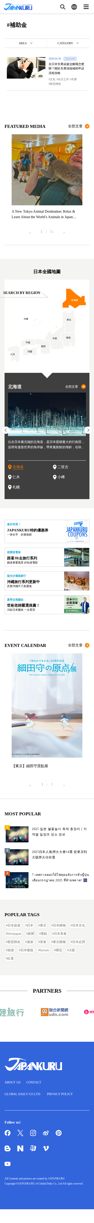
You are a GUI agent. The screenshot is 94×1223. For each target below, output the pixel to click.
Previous (30, 231)
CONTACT (33, 1082)
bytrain (44, 950)
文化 (52, 79)
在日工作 (63, 79)
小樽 (61, 477)
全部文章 (75, 126)
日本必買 (78, 942)
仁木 (16, 477)
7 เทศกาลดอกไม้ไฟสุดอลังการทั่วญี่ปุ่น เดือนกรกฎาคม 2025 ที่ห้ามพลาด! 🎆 (60, 877)
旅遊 (11, 950)
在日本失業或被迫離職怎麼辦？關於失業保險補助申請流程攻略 (66, 68)
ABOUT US (13, 1082)
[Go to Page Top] (84, 1213)
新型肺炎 (55, 83)
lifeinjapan (14, 933)
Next (64, 231)
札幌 (16, 487)
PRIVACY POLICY (60, 1094)
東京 (43, 925)
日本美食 (60, 933)
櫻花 (59, 950)
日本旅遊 (14, 925)
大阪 (72, 950)
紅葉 (11, 958)
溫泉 (30, 942)
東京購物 (59, 942)
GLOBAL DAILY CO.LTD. (23, 1094)
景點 (44, 933)
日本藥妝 (27, 950)
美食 (43, 942)
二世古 (62, 467)
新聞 (31, 933)
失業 (74, 79)
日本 (30, 925)
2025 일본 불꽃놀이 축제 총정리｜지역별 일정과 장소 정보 (59, 831)
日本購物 (59, 925)
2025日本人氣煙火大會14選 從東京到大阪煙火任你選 (59, 854)
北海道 (18, 467)
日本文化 (78, 925)
